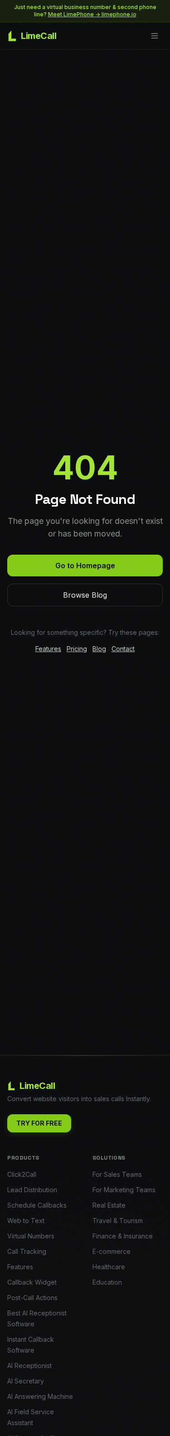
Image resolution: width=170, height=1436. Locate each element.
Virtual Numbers (30, 1236)
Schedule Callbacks (37, 1205)
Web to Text (25, 1220)
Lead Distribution (32, 1190)
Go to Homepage (85, 565)
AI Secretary (25, 1381)
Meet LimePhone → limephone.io (92, 14)
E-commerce (111, 1251)
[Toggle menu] (154, 36)
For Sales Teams (117, 1174)
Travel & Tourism (117, 1220)
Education (107, 1282)
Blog (99, 649)
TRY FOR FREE (39, 1123)
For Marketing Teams (123, 1190)
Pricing (77, 649)
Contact (123, 649)
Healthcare (108, 1267)
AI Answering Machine (40, 1396)
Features (48, 649)
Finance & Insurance (122, 1236)
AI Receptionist (29, 1365)
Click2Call (21, 1174)
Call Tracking (26, 1251)
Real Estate (109, 1205)
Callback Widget (32, 1282)
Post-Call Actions (32, 1297)
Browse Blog (85, 595)
